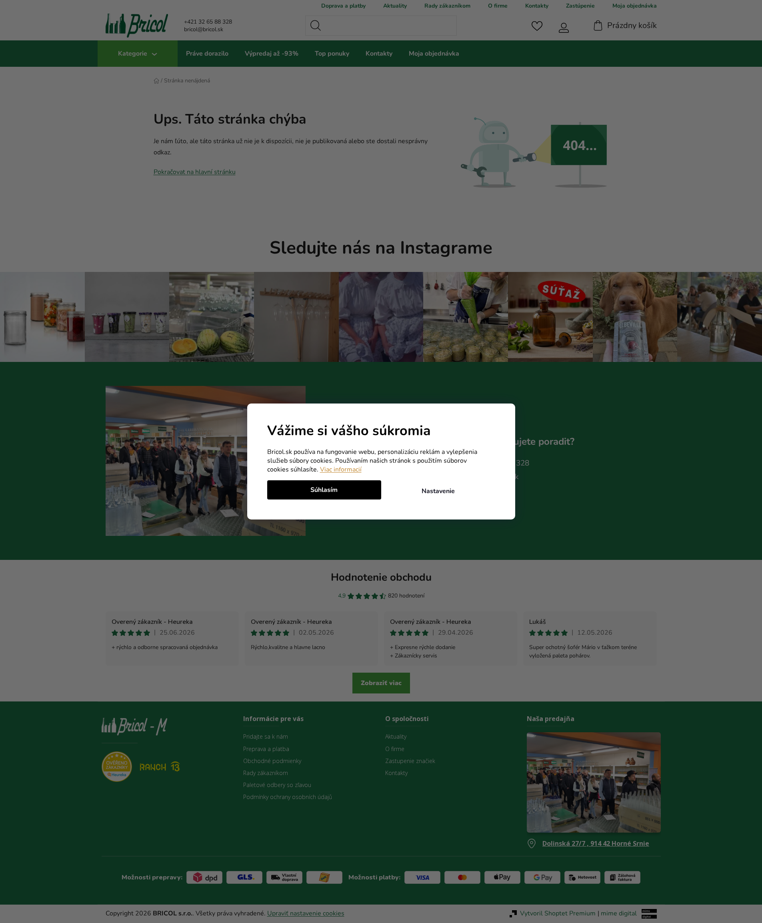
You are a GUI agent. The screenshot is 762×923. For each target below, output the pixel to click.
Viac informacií (341, 469)
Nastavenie (438, 491)
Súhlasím (324, 489)
